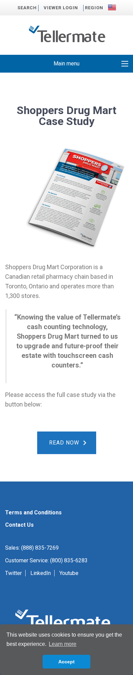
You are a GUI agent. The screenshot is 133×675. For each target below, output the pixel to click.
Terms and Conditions (33, 512)
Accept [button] (66, 661)
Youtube (68, 573)
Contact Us (19, 525)
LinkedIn (40, 573)
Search (27, 7)
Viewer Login (61, 7)
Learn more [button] (62, 644)
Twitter (13, 573)
